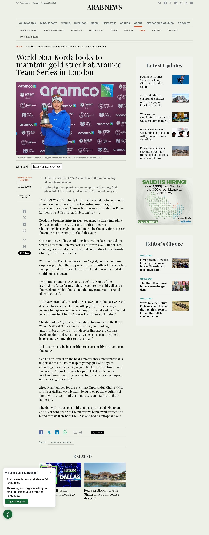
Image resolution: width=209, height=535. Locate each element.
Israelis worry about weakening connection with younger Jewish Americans (154, 134)
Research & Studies (160, 23)
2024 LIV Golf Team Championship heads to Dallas (57, 494)
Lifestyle (109, 23)
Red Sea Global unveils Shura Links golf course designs (101, 494)
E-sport (156, 30)
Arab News (25, 3)
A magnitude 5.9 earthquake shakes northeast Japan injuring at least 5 (152, 100)
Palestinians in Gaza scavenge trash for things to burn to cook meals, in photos (154, 153)
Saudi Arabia (27, 23)
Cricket (128, 30)
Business (80, 23)
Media (95, 23)
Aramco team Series (61, 442)
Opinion (125, 23)
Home (19, 46)
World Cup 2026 (29, 37)
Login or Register (16, 501)
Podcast (173, 30)
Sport (138, 23)
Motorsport (96, 30)
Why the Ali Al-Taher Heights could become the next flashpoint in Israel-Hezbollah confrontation (154, 309)
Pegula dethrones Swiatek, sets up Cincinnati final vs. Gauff (152, 81)
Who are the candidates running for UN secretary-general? (154, 117)
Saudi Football (29, 30)
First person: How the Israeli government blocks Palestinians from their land (154, 264)
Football (76, 30)
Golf (142, 30)
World (65, 23)
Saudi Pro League (54, 30)
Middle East (48, 23)
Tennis (114, 30)
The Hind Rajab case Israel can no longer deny (153, 286)
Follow (26, 253)
